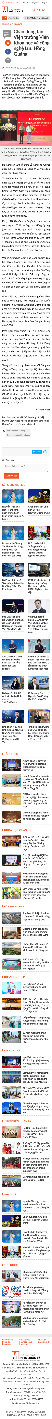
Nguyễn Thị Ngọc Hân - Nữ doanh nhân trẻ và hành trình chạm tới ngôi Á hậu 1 (12, 513)
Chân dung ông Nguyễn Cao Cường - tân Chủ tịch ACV (39, 696)
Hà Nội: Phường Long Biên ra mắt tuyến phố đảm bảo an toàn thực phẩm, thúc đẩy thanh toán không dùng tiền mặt (36, 1164)
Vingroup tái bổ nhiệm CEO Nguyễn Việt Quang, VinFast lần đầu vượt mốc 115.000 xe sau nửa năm (38, 624)
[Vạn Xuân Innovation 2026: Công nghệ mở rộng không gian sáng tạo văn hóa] (11, 1062)
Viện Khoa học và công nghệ (18, 431)
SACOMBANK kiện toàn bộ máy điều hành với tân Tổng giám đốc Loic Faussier (12, 662)
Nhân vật (11, 1194)
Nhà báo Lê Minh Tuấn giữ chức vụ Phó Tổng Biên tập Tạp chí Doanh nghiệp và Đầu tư (37, 549)
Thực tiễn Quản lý (17, 1121)
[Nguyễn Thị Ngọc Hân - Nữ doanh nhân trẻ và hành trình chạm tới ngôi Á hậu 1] (11, 1206)
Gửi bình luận (11, 476)
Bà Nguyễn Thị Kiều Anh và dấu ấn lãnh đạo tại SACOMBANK (12, 697)
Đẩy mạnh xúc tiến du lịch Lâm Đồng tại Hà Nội (36, 1178)
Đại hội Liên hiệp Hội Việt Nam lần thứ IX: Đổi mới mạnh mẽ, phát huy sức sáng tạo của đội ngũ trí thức (35, 861)
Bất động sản (14, 906)
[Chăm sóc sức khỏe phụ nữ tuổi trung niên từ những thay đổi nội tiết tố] (11, 1276)
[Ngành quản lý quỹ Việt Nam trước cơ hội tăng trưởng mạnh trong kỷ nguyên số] (11, 765)
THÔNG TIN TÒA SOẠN (16, 1412)
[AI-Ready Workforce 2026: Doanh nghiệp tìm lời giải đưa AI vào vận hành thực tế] (11, 1092)
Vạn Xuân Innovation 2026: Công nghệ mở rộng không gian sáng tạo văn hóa (36, 1062)
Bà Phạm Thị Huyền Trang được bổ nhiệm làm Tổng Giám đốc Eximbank (13, 584)
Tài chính (11, 753)
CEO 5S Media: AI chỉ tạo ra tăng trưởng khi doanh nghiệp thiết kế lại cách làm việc (39, 586)
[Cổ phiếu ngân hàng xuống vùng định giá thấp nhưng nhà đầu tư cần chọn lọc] (11, 1022)
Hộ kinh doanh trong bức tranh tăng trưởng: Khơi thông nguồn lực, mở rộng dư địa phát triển (36, 878)
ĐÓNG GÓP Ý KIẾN (36, 1412)
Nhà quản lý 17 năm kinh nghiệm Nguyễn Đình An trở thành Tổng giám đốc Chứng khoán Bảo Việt (12, 734)
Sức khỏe (11, 1265)
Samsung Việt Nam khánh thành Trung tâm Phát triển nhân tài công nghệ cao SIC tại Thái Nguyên (36, 1077)
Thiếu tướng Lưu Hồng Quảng (18, 435)
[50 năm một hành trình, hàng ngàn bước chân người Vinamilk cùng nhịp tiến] (11, 1037)
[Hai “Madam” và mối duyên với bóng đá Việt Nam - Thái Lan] (11, 988)
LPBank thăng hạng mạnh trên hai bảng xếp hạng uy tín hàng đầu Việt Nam (36, 815)
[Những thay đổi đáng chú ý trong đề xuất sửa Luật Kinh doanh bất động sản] (11, 948)
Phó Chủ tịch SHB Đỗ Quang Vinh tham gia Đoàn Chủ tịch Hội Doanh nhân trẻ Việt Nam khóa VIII (13, 623)
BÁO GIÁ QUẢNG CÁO (36, 1415)
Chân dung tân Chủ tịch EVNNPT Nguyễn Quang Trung (39, 510)
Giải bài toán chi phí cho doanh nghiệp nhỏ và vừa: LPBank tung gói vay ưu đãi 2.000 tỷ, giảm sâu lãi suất (36, 800)
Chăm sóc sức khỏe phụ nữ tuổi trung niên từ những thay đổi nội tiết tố (36, 1275)
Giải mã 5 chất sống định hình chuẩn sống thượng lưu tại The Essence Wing (35, 932)
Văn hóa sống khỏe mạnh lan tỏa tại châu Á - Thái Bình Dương (35, 1321)
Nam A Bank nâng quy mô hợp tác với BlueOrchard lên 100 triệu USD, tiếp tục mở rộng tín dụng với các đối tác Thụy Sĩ (36, 782)
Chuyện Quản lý (26, 1340)
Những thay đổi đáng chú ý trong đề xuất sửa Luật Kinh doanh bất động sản (35, 947)
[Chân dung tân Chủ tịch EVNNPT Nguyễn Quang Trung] (11, 1221)
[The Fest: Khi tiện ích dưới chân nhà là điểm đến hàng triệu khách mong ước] (11, 918)
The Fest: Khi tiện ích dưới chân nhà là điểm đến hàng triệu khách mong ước (36, 916)
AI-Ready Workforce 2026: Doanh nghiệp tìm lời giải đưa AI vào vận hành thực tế (36, 1092)
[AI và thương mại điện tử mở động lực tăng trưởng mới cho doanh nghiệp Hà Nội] (11, 1108)
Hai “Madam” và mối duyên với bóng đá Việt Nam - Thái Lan (34, 987)
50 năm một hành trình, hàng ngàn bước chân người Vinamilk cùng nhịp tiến (35, 1037)
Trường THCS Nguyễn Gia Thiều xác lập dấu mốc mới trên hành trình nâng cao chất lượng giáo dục (36, 1148)
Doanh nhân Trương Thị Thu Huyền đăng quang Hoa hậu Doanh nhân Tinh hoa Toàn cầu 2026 (12, 549)
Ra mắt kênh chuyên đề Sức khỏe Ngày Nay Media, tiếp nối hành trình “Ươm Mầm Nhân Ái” (36, 1307)
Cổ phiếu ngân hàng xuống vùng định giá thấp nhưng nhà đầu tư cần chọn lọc (36, 1020)
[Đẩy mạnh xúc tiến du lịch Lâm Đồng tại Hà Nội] (11, 1181)
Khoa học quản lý (17, 830)
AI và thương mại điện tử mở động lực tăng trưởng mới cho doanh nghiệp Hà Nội (36, 1108)
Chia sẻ (38, 452)
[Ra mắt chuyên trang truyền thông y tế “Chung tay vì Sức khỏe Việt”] (11, 1292)
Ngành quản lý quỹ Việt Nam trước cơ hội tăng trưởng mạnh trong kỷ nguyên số (34, 765)
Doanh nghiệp (14, 977)
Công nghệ (12, 1050)
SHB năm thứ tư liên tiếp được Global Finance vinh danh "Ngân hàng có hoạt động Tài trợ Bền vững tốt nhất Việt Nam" (36, 1005)
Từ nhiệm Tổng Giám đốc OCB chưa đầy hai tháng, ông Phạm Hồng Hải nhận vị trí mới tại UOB (38, 733)
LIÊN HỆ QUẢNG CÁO (15, 1415)
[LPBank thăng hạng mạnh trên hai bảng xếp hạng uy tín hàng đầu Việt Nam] (11, 817)
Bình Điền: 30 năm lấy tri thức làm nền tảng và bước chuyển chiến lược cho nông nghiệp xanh (36, 893)
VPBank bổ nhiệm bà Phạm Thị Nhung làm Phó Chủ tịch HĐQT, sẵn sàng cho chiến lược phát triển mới (38, 662)
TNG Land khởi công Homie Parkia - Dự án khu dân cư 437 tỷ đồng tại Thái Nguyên (36, 964)
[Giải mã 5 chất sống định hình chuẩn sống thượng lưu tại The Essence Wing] (11, 933)
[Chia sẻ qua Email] (8, 60)
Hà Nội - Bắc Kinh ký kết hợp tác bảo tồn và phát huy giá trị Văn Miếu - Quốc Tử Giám (35, 1132)
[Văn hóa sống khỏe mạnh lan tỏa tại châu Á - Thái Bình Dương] (11, 1322)
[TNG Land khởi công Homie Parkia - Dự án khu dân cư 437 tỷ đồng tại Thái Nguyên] (11, 964)
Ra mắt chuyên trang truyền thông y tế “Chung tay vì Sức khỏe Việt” (35, 1290)
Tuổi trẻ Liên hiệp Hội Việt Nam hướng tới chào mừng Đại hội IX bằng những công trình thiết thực (36, 843)
